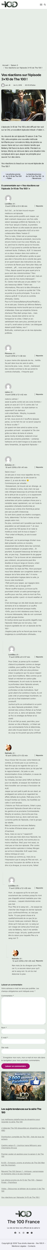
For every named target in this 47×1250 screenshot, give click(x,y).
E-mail (4, 1037)
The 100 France (23, 1221)
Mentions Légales (19, 1246)
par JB (7, 85)
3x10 (28, 85)
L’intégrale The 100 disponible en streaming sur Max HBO (23, 1129)
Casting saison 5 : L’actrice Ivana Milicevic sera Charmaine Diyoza (21, 1146)
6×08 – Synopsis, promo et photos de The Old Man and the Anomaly (23, 1164)
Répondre (39, 206)
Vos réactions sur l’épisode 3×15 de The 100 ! (20, 1197)
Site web (4, 1047)
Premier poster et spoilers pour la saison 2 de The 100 (22, 1155)
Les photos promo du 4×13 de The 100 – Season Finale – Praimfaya (21, 1181)
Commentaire (7, 996)
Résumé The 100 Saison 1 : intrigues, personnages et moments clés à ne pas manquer (22, 1172)
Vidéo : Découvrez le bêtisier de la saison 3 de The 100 (23, 1190)
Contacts (31, 1246)
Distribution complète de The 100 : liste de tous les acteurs (22, 1138)
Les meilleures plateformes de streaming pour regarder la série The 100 (20, 1120)
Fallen (33, 85)
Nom (4, 1027)
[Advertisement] (23, 33)
